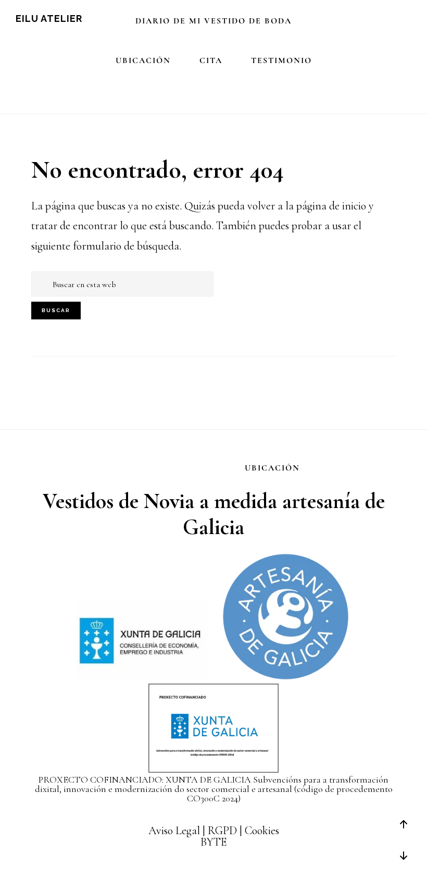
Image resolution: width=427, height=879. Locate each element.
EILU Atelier (49, 18)
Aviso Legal (174, 830)
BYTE (213, 842)
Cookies (262, 830)
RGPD (222, 830)
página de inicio (331, 206)
